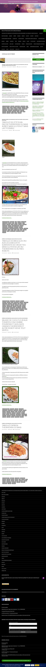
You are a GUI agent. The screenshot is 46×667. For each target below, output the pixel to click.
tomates (17, 310)
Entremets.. (12, 41)
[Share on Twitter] (36, 128)
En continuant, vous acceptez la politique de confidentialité (20, 629)
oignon (20, 224)
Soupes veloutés (22, 46)
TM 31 (9, 229)
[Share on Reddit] (39, 128)
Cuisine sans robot (41, 38)
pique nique (5, 225)
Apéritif (3, 498)
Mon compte (12, 49)
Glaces (28, 41)
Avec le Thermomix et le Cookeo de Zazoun (11, 30)
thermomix (14, 111)
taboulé (4, 92)
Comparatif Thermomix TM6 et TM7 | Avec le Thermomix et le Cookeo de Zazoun (38, 113)
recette (9, 225)
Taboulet (9, 111)
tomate (25, 229)
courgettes (5, 303)
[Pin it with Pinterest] (42, 128)
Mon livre (41, 33)
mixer (24, 411)
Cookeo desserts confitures (6, 38)
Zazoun (14, 66)
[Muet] (41, 94)
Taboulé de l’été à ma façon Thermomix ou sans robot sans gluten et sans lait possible (15, 125)
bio (15, 221)
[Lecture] (33, 94)
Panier (7, 49)
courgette (26, 302)
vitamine (22, 310)
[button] (38, 85)
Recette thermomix (16, 225)
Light (12, 224)
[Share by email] (36, 131)
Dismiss (36, 1)
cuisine (22, 303)
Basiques (3, 64)
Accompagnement (6, 221)
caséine (9, 302)
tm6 (24, 111)
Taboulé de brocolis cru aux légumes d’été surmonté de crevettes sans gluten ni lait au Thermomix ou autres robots (14, 246)
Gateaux (24, 41)
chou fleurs (5, 410)
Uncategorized (25, 318)
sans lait (10, 110)
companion (17, 106)
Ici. (5, 376)
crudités (8, 479)
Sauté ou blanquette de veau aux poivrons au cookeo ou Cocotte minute (38, 102)
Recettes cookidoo (5, 46)
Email (10, 625)
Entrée (16, 479)
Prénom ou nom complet (13, 622)
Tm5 (21, 111)
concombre (23, 106)
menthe (16, 224)
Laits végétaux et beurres (41, 41)
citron (19, 221)
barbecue (12, 106)
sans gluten (5, 110)
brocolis (4, 302)
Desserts (3, 41)
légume (4, 224)
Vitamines (4, 311)
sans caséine (13, 414)
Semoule (22, 110)
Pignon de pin (9, 306)
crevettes (14, 303)
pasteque (24, 224)
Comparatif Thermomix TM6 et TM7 (8, 611)
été (27, 106)
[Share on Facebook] (33, 128)
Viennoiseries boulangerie (34, 46)
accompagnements (6, 106)
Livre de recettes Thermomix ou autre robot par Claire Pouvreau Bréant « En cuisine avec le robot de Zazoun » (20, 33)
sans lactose (18, 307)
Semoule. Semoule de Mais (14, 228)
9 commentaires (16, 332)
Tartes (28, 46)
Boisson (3, 502)
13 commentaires (17, 429)
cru (18, 303)
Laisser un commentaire (22, 66)
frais (11, 107)
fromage (19, 41)
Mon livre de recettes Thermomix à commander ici (38, 115)
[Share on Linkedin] (33, 131)
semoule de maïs (5, 228)
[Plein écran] (43, 94)
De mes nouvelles (5, 607)
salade (22, 225)
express (4, 107)
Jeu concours (33, 41)
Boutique (3, 49)
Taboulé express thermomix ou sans (12, 426)
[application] (38, 84)
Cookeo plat (15, 38)
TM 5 (12, 229)
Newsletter (17, 49)
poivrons (19, 306)
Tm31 (18, 111)
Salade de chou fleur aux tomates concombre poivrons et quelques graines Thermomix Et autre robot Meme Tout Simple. (14, 325)
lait (16, 411)
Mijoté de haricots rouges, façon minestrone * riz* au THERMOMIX (13, 609)
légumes (8, 224)
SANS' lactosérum (16, 110)
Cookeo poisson (21, 38)
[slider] (37, 94)
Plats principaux (21, 64)
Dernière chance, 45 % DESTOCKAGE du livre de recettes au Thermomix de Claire (16, 615)
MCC (27, 107)
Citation (4, 66)
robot (4, 307)
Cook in (21, 302)
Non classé (4, 541)
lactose (23, 107)
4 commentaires (17, 130)
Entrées (7, 41)
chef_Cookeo (34, 105)
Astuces (41, 46)
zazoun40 (10, 429)
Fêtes (16, 41)
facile (8, 107)
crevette (10, 303)
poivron (14, 306)
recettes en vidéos (19, 119)
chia (12, 302)
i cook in (19, 107)
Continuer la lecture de (10, 102)
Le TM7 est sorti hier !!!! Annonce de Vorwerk (37, 119)
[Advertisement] (23, 21)
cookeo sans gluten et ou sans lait (31, 38)
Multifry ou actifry (5, 539)
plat (17, 64)
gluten (15, 107)
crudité (4, 479)
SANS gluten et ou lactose (14, 46)
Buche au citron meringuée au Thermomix (38, 110)
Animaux (3, 496)
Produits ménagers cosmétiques (8, 550)
